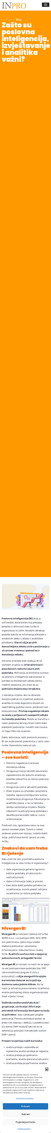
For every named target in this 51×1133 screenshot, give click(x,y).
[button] (46, 1069)
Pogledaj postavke (25, 1122)
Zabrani (26, 1114)
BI (3, 741)
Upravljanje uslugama (25, 1098)
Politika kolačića (24, 1129)
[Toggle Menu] (45, 5)
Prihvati (25, 1106)
